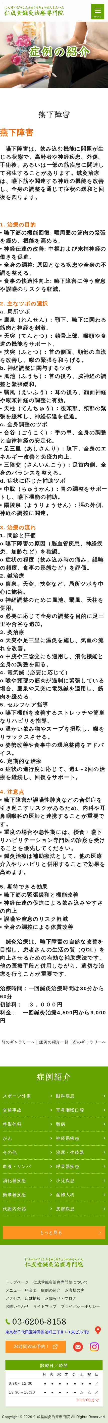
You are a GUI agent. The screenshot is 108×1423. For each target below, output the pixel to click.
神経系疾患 (68, 1138)
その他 (10, 1152)
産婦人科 (65, 1194)
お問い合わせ (17, 1306)
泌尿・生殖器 (70, 1152)
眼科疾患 (65, 1095)
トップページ (17, 1282)
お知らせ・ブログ (60, 1298)
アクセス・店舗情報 (23, 1298)
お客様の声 (75, 1290)
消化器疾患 (14, 1180)
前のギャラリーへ (18, 1042)
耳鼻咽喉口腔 (70, 1110)
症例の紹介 (51, 1290)
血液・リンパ (17, 1166)
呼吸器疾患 (68, 1166)
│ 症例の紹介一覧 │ (54, 1042)
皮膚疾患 (65, 1208)
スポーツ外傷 (17, 1095)
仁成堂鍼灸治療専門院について (60, 1282)
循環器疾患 (14, 1194)
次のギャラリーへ (89, 1042)
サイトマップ (45, 1306)
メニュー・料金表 (21, 1290)
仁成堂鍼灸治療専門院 (51, 1417)
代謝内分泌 (14, 1208)
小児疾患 (65, 1180)
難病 (60, 1124)
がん (7, 1138)
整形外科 (12, 1124)
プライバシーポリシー (80, 1306)
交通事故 (12, 1110)
